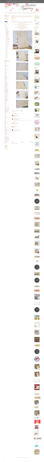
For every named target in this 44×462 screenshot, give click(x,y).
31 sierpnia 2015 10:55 (19, 118)
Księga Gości (6, 96)
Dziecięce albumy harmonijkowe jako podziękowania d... (7, 34)
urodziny (5, 127)
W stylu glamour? (7, 43)
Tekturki (27, 12)
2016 (5, 25)
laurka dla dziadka (6, 100)
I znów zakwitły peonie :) (8, 37)
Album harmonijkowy (6, 65)
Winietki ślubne (6, 131)
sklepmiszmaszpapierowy (7, 15)
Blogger (26, 457)
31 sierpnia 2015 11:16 (16, 126)
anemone (5, 67)
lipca (6, 51)
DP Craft (5, 74)
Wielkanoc (5, 130)
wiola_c (14, 129)
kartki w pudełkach (6, 91)
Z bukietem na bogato (7, 46)
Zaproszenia (15, 12)
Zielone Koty (6, 142)
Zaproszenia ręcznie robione (7, 139)
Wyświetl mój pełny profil (7, 16)
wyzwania (5, 134)
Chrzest (5, 71)
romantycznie (6, 117)
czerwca (6, 52)
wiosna (5, 132)
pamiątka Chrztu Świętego (7, 107)
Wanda (14, 126)
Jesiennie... (6, 47)
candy (5, 70)
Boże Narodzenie (6, 69)
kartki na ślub (6, 88)
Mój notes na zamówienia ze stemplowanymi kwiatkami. (8, 32)
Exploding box (6, 78)
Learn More (33, 1)
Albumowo (6, 49)
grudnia (6, 27)
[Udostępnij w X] (21, 110)
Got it (36, 1)
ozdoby (5, 106)
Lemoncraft (6, 102)
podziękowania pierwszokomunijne (6, 110)
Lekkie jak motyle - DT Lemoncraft (7, 36)
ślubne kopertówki (6, 123)
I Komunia (5, 79)
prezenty (5, 112)
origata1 (14, 115)
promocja (5, 113)
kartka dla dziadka (6, 83)
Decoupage (19, 12)
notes (13, 111)
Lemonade (5, 101)
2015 (5, 26)
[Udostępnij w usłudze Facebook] (22, 110)
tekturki (5, 125)
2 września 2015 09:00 (17, 129)
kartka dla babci (6, 82)
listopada (6, 28)
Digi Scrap (5, 73)
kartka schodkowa (6, 84)
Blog (5, 12)
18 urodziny (5, 64)
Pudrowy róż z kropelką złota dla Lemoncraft (8, 39)
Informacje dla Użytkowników (33, 12)
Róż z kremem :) (7, 48)
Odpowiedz (14, 124)
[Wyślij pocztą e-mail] (20, 110)
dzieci (5, 75)
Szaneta (14, 122)
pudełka (5, 114)
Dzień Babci (6, 76)
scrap (5, 118)
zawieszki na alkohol (6, 141)
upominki (5, 126)
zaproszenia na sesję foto (7, 138)
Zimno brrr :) (7, 35)
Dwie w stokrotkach (7, 38)
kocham (5, 93)
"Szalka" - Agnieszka (15, 118)
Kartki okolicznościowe (10, 12)
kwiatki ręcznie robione (6, 98)
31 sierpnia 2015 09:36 (17, 115)
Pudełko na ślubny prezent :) (8, 44)
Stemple (5, 121)
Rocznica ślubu (6, 116)
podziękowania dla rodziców (7, 109)
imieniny (5, 80)
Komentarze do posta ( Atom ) (15, 143)
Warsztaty (23, 12)
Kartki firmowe (6, 87)
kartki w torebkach (6, 92)
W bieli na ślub (7, 50)
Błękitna (6, 42)
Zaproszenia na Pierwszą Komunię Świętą (7, 137)
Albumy (5, 66)
